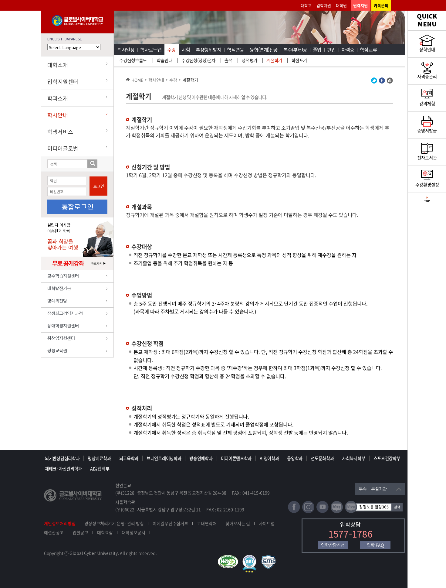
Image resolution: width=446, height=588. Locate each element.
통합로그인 (77, 206)
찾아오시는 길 (237, 523)
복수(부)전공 (295, 49)
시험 (185, 49)
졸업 (317, 49)
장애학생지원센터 (63, 325)
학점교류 (368, 49)
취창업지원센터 (61, 338)
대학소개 (57, 65)
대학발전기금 (59, 288)
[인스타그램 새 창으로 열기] (308, 511)
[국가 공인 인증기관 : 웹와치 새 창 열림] (229, 558)
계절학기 (274, 60)
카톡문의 (381, 5)
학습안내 (164, 60)
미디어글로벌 (62, 148)
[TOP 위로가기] (427, 200)
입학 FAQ (375, 545)
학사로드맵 (150, 49)
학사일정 (125, 49)
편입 (331, 49)
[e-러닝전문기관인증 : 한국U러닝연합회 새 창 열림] (251, 558)
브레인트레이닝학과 (164, 458)
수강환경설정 (427, 184)
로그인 (98, 186)
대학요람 (105, 532)
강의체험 (427, 103)
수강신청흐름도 (133, 60)
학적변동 (235, 49)
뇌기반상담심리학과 (62, 458)
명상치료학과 (99, 458)
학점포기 (299, 60)
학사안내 (57, 115)
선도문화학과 (322, 458)
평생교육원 (57, 350)
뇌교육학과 (129, 458)
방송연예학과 (200, 458)
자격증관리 (427, 76)
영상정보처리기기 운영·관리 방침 (114, 523)
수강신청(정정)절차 (198, 60)
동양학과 (294, 458)
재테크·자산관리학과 (63, 468)
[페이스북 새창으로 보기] (382, 82)
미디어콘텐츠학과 (236, 458)
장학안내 (427, 49)
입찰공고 (80, 532)
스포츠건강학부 (386, 458)
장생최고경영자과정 (65, 313)
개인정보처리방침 (60, 523)
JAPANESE (73, 38)
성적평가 (249, 60)
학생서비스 (60, 131)
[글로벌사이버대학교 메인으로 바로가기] (77, 24)
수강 (171, 49)
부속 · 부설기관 (373, 489)
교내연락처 (207, 523)
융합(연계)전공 (264, 49)
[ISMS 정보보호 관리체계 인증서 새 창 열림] (270, 558)
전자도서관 (427, 157)
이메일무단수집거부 (170, 523)
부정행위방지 (208, 49)
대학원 (341, 5)
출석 (228, 60)
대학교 (306, 5)
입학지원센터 (62, 81)
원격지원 (360, 5)
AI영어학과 (269, 458)
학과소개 (57, 98)
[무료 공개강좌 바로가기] (77, 268)
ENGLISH (54, 38)
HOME (137, 79)
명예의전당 (57, 300)
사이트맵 (267, 523)
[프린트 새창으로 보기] (390, 82)
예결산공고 (54, 532)
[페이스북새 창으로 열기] (294, 511)
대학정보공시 (133, 532)
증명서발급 (427, 130)
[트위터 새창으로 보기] (374, 82)
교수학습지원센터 (63, 275)
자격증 (347, 49)
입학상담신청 (333, 545)
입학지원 (323, 5)
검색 (92, 163)
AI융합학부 (99, 468)
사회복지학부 (353, 458)
